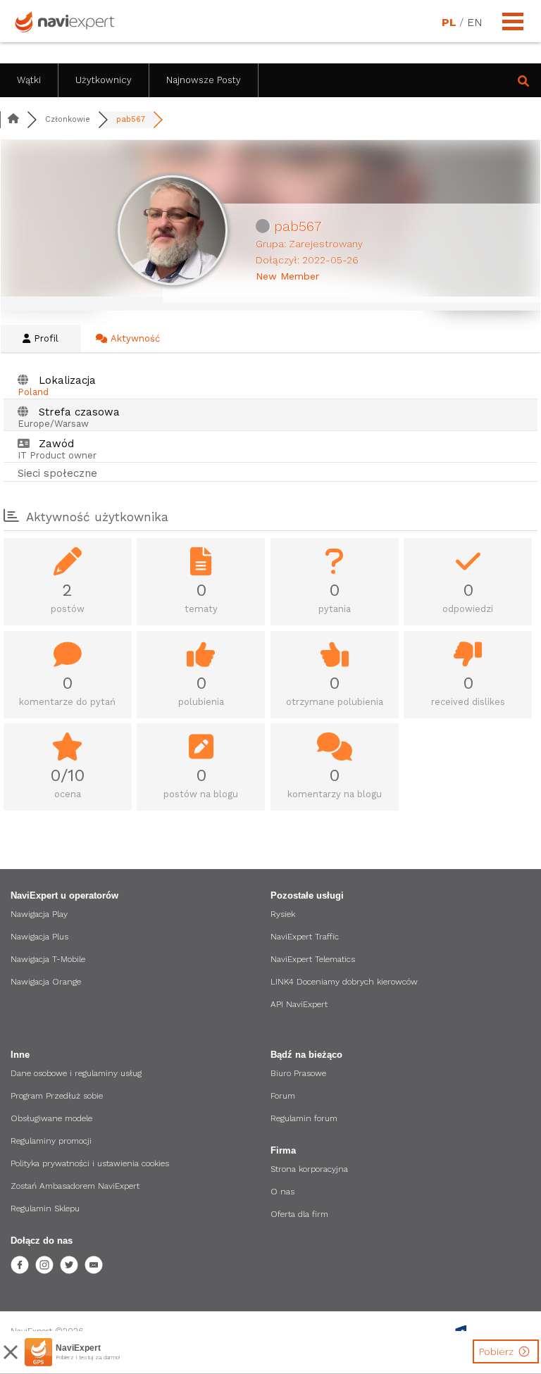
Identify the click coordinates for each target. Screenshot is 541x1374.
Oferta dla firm (299, 1214)
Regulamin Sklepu (45, 1208)
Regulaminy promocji (51, 1141)
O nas (282, 1192)
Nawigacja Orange (46, 982)
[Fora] (13, 119)
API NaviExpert (299, 1004)
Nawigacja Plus (39, 937)
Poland (33, 392)
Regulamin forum (303, 1118)
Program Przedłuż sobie (57, 1096)
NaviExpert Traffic (304, 937)
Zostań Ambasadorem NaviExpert (75, 1186)
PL (449, 22)
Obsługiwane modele (51, 1118)
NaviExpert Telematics (312, 959)
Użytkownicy (103, 80)
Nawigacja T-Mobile (48, 959)
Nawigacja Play (39, 914)
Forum (282, 1096)
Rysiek (282, 914)
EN (474, 22)
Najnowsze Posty (203, 80)
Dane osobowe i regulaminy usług (76, 1073)
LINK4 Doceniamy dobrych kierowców (344, 982)
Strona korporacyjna (309, 1169)
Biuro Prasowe (298, 1073)
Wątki (29, 80)
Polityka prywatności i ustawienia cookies (90, 1163)
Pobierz (497, 1351)
